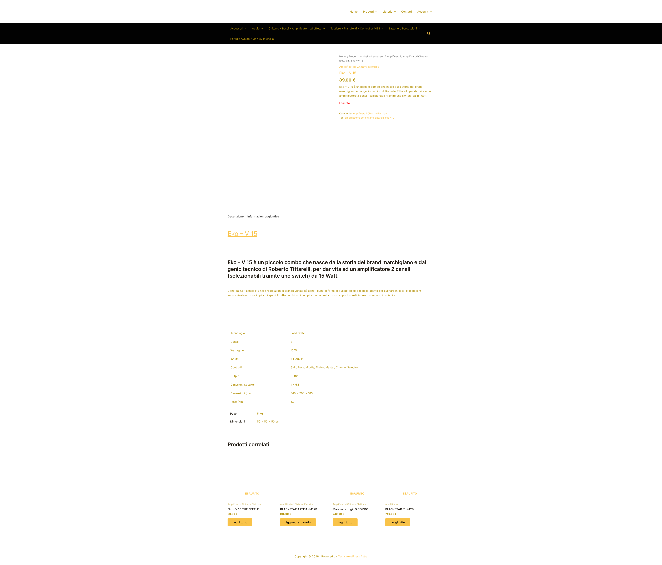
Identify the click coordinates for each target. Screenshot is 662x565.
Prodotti (368, 11)
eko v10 (389, 117)
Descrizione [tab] (236, 216)
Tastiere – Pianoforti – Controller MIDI (355, 28)
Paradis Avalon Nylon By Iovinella (252, 38)
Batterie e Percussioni (403, 28)
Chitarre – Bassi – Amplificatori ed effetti (295, 28)
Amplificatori (393, 56)
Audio (256, 28)
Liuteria (387, 11)
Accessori (236, 28)
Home (354, 11)
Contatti (406, 11)
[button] (375, 11)
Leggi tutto (240, 522)
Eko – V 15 (242, 233)
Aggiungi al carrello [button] (298, 522)
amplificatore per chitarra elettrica (364, 117)
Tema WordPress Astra (353, 556)
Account (422, 11)
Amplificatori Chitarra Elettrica (359, 66)
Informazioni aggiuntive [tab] (263, 216)
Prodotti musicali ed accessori (366, 56)
